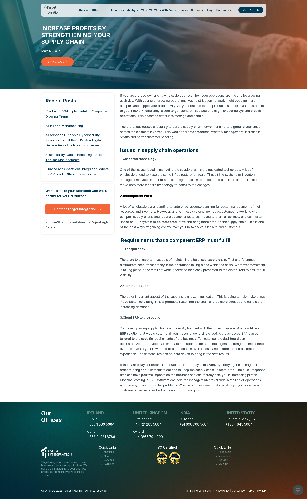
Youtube (223, 463)
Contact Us (251, 9)
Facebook (225, 451)
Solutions (109, 463)
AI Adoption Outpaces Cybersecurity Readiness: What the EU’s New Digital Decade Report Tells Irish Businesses (73, 140)
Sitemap (261, 490)
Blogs (210, 10)
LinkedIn (223, 459)
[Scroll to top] (298, 483)
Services (109, 459)
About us (109, 451)
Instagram (224, 455)
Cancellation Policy (243, 490)
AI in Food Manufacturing (64, 125)
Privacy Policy (221, 490)
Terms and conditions (198, 490)
